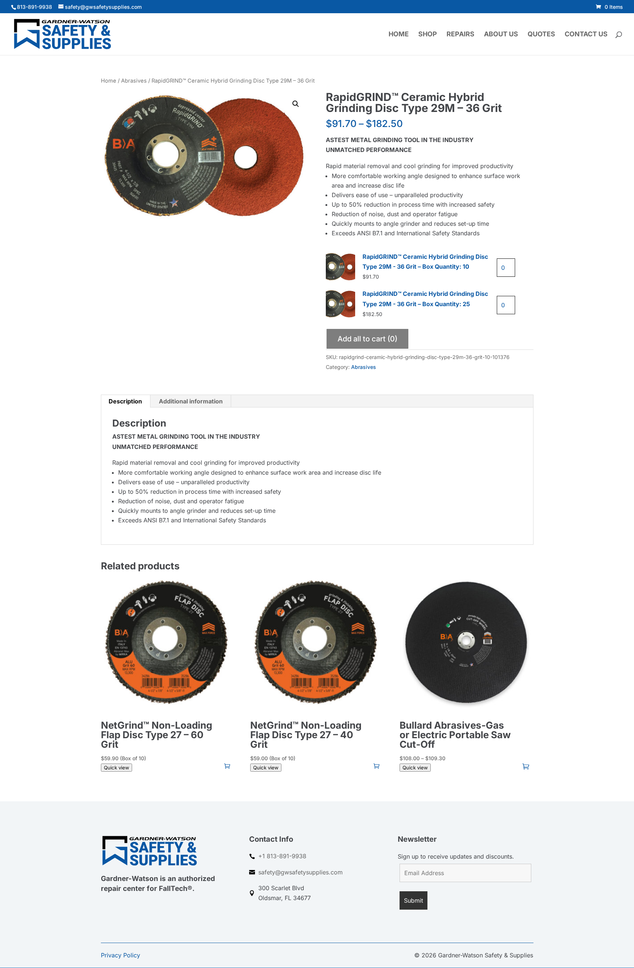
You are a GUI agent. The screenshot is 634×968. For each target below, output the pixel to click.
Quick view (116, 768)
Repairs (460, 35)
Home (399, 35)
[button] (295, 103)
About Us (501, 35)
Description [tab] (125, 401)
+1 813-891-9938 (282, 856)
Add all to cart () (367, 338)
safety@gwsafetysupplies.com (300, 872)
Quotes (541, 35)
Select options (526, 765)
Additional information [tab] (191, 401)
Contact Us (586, 35)
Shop (427, 35)
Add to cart (227, 765)
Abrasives (134, 80)
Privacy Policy (120, 955)
